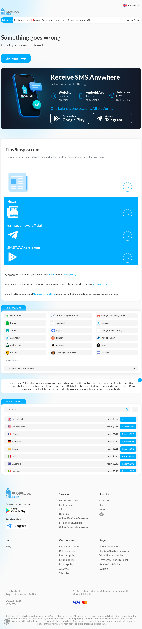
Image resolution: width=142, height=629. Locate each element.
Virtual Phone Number (111, 555)
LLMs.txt (103, 568)
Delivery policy (67, 551)
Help (64, 20)
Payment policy (67, 555)
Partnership (47, 20)
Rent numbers (21, 20)
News (57, 20)
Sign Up (129, 20)
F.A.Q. (8, 546)
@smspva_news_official (44, 293)
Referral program (76, 20)
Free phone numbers (70, 522)
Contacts (104, 500)
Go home (12, 58)
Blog (101, 505)
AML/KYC (64, 568)
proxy (35, 20)
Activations (7, 20)
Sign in (137, 20)
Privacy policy (66, 564)
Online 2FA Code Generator (74, 518)
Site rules (64, 573)
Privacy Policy (69, 274)
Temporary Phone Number (113, 560)
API (88, 20)
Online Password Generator (74, 527)
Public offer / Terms (69, 546)
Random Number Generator (114, 551)
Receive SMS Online (109, 564)
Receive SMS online (69, 500)
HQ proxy (64, 514)
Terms (52, 274)
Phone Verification (109, 546)
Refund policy (66, 560)
